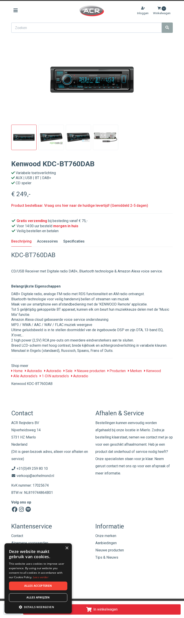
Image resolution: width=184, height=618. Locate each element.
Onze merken (105, 536)
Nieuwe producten (90, 371)
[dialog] (38, 578)
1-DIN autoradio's (55, 376)
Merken (135, 371)
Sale (68, 371)
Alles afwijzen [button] (38, 597)
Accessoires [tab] (47, 241)
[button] (38, 607)
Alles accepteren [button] (38, 586)
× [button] (66, 548)
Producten (117, 371)
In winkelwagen (105, 609)
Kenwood (153, 371)
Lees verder (40, 577)
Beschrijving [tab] (21, 241)
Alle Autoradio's (24, 376)
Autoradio (34, 371)
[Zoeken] (167, 27)
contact (112, 466)
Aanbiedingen (106, 543)
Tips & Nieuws (106, 557)
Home (17, 371)
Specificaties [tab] (74, 241)
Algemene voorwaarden (29, 543)
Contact (17, 536)
